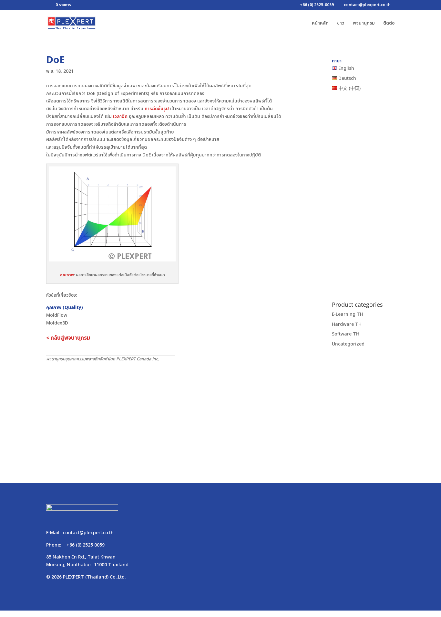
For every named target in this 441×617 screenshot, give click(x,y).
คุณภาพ (67, 275)
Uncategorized (348, 344)
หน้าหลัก (320, 24)
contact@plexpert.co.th (88, 532)
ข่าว (340, 24)
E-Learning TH (347, 314)
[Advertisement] (174, 411)
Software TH (345, 334)
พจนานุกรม (364, 24)
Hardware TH (347, 324)
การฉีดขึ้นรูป (157, 108)
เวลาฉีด (120, 116)
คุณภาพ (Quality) (64, 307)
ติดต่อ (389, 24)
